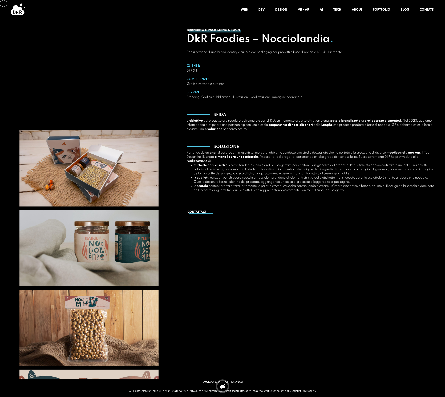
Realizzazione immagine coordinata (276, 97)
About (357, 9)
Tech (337, 9)
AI (321, 9)
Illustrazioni (240, 97)
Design (281, 9)
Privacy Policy (276, 391)
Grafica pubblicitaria (215, 97)
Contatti (427, 9)
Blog (405, 9)
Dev (261, 9)
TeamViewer (237, 382)
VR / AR (303, 9)
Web (244, 9)
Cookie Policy (260, 391)
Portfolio (381, 9)
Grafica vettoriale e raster (205, 83)
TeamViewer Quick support (215, 382)
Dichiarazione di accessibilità (300, 391)
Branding (193, 97)
